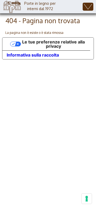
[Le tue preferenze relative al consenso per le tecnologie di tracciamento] (87, 199)
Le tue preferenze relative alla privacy (53, 44)
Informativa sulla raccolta (33, 55)
